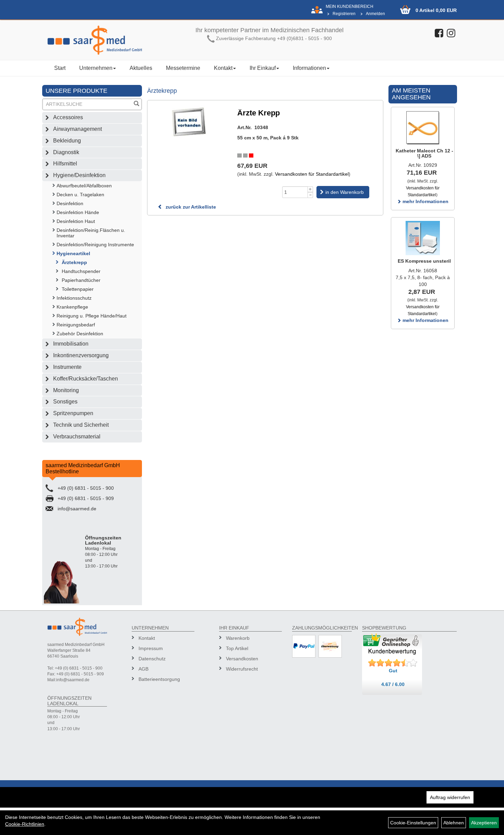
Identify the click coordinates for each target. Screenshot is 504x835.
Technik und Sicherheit (81, 425)
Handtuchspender (81, 271)
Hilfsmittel (65, 163)
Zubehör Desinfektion (80, 333)
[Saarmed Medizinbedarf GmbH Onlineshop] (94, 40)
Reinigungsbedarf (76, 324)
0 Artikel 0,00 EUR (436, 10)
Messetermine (183, 68)
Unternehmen (95, 68)
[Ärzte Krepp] (188, 122)
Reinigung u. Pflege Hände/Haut (92, 316)
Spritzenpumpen (73, 413)
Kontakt (223, 68)
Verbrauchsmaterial (76, 436)
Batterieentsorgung (159, 679)
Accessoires (68, 117)
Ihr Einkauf (263, 68)
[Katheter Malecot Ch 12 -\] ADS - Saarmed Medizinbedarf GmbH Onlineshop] (422, 128)
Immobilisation (70, 344)
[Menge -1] (310, 195)
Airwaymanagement (77, 129)
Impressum (151, 648)
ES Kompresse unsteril (424, 261)
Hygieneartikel (73, 253)
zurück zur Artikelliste (190, 207)
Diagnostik (66, 152)
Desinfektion (70, 203)
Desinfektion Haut (76, 221)
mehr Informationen (424, 201)
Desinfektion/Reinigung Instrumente (95, 244)
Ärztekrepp (74, 262)
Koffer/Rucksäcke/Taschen (85, 379)
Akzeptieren (484, 822)
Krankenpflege (72, 307)
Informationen (309, 68)
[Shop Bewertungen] (392, 663)
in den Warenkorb (344, 192)
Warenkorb (238, 638)
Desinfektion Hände (78, 212)
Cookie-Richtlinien (24, 824)
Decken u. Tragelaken (80, 194)
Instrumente (67, 367)
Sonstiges (65, 401)
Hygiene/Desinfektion (79, 175)
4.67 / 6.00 (393, 684)
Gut (393, 670)
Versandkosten (242, 658)
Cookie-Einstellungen (413, 822)
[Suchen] (136, 104)
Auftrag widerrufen (450, 797)
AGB (143, 669)
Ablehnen (453, 822)
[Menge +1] (310, 189)
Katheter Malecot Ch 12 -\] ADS (424, 153)
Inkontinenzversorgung (81, 355)
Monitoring (66, 390)
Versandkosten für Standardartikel (312, 174)
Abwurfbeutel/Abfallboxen (84, 185)
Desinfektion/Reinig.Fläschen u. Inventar (91, 232)
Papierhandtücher (81, 280)
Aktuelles (141, 68)
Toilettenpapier (78, 289)
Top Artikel (237, 648)
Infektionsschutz (74, 298)
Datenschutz (152, 658)
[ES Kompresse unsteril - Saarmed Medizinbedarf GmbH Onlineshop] (422, 238)
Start (59, 68)
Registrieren (344, 13)
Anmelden (375, 13)
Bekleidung (67, 141)
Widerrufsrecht (242, 669)
